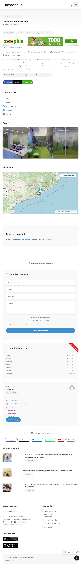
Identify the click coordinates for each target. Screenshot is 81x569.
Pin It (61, 440)
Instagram (12, 413)
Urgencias (9, 110)
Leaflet (58, 211)
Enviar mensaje (13, 420)
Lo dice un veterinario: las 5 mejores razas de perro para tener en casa (47, 471)
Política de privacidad (52, 523)
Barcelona (17, 17)
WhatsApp (28, 82)
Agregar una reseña (44, 33)
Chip (6, 99)
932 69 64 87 (10, 75)
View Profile (10, 393)
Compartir (11, 440)
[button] (6, 191)
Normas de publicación (48, 515)
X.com (10, 408)
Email (72, 440)
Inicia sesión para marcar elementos (42, 433)
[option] (15, 143)
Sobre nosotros (9, 511)
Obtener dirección (68, 175)
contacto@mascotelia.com (18, 404)
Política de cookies (50, 520)
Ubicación (30, 33)
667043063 (13, 401)
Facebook (8, 82)
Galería (20, 33)
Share (18, 82)
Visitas (8, 114)
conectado (26, 239)
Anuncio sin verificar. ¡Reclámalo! (41, 263)
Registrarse (71, 5)
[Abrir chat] (76, 557)
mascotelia (10, 389)
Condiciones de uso (51, 511)
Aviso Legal (48, 527)
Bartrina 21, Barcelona (12, 25)
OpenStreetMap (66, 211)
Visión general (9, 33)
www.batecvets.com (44, 75)
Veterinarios (7, 17)
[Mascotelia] (13, 4)
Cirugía (7, 103)
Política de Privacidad (31, 325)
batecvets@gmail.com (25, 75)
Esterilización (11, 106)
